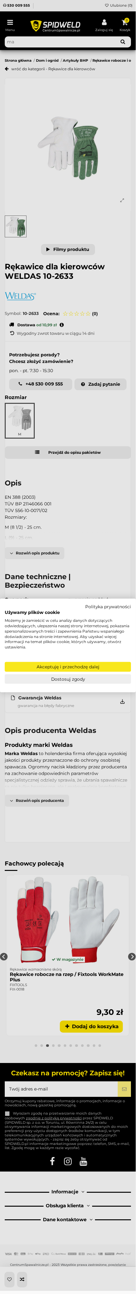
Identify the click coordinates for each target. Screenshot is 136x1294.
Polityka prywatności (108, 606)
